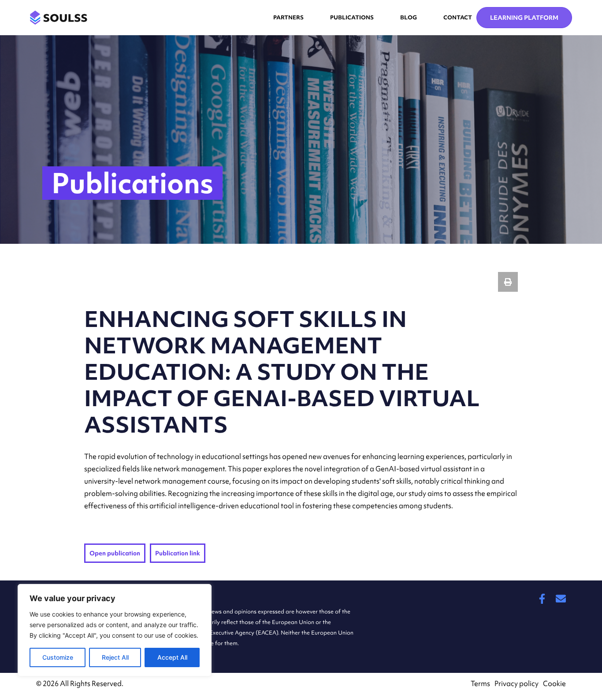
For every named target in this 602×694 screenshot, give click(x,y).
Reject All (115, 657)
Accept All (172, 657)
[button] (508, 282)
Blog (408, 17)
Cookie (554, 683)
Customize (57, 657)
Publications (352, 17)
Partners (288, 17)
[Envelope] (561, 599)
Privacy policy (516, 683)
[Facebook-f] (542, 599)
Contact (457, 17)
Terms (480, 683)
